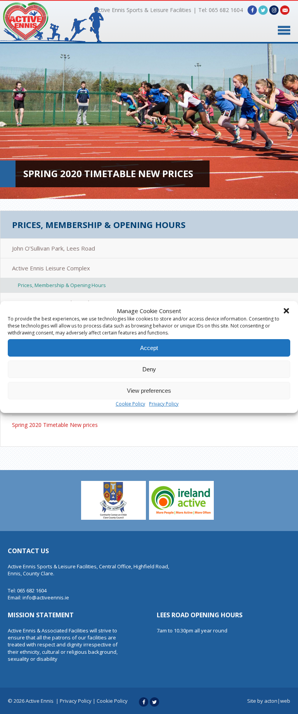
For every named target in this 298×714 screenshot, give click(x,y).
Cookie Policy (130, 404)
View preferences (149, 390)
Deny (149, 369)
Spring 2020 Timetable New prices (55, 424)
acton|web (277, 700)
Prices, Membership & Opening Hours (98, 224)
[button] (286, 311)
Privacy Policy (163, 404)
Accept (149, 348)
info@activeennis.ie (46, 597)
